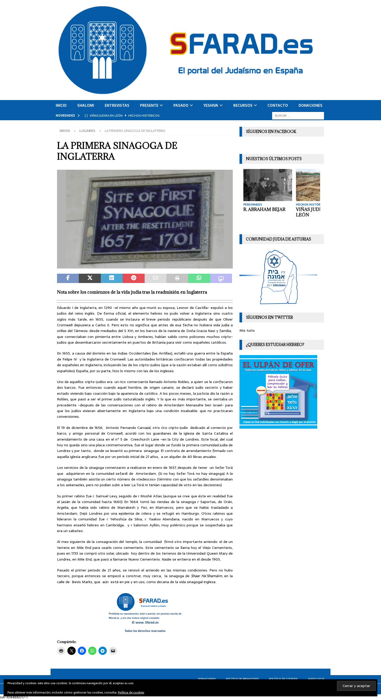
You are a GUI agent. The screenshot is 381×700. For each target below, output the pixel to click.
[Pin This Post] (133, 278)
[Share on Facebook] (68, 278)
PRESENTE (149, 105)
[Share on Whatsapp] (199, 278)
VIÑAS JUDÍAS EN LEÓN (315, 212)
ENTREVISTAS (117, 105)
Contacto (277, 105)
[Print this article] (177, 278)
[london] (145, 265)
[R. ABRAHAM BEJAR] (267, 185)
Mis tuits (247, 330)
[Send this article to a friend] (155, 278)
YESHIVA (210, 105)
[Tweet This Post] (90, 278)
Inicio (61, 105)
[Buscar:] (298, 115)
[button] (145, 219)
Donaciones (310, 105)
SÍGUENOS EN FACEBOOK (271, 131)
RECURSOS (242, 105)
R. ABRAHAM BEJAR (264, 209)
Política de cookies (131, 692)
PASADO (180, 105)
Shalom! (85, 105)
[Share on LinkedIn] (112, 278)
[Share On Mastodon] (221, 278)
